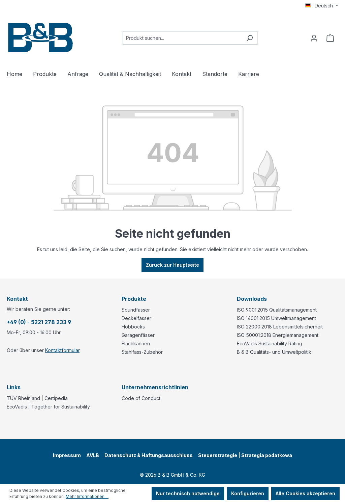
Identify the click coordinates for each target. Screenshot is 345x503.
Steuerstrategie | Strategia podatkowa (245, 455)
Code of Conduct (141, 398)
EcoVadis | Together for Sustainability (48, 406)
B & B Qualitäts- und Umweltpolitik (274, 352)
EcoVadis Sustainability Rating (269, 343)
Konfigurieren (247, 493)
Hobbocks (133, 326)
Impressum (67, 455)
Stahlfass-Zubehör (142, 352)
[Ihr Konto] (314, 38)
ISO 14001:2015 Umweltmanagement (276, 318)
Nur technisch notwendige (188, 493)
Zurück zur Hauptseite (172, 265)
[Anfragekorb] (330, 38)
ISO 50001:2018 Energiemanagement (277, 335)
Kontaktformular (62, 350)
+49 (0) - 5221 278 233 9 (39, 322)
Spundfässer (136, 310)
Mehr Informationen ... (87, 496)
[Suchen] (249, 38)
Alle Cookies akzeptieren (305, 493)
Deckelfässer (136, 318)
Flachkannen (136, 343)
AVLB (92, 455)
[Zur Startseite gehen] (40, 36)
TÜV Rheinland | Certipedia (37, 398)
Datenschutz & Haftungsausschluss (148, 455)
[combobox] (182, 38)
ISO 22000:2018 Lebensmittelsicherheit (280, 326)
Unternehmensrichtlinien (155, 387)
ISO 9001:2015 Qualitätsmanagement (277, 310)
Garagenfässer (138, 335)
